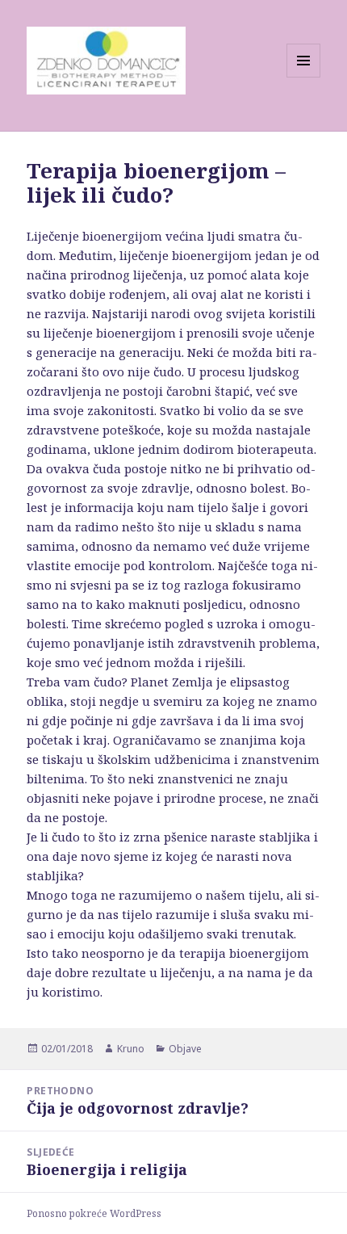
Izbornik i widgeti (303, 77)
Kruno (130, 1049)
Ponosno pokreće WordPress (94, 1213)
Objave (185, 1049)
